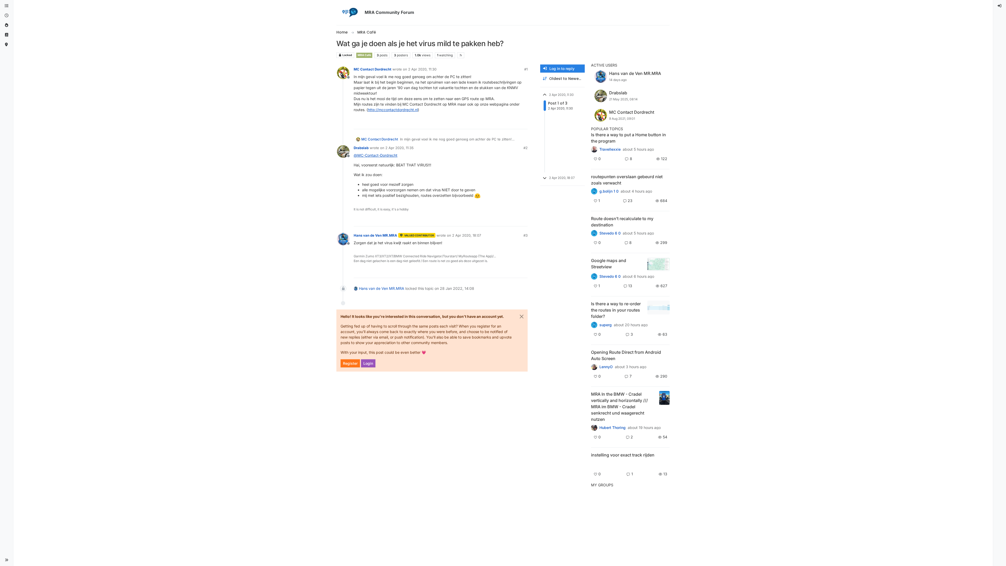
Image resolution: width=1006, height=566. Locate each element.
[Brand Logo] (349, 12)
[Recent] (6, 15)
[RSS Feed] (460, 55)
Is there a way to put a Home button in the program (628, 138)
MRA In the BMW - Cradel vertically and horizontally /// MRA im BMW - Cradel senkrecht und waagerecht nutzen (619, 406)
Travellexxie (610, 149)
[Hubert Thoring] (594, 427)
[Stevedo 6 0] (594, 276)
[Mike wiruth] (594, 149)
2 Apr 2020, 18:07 (466, 235)
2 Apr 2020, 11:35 (399, 148)
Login (368, 363)
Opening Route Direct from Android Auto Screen (626, 355)
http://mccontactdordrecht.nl (393, 109)
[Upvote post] (505, 123)
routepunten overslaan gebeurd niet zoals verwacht (627, 180)
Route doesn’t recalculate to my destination (622, 221)
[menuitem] (999, 6)
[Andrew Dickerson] (594, 367)
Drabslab (361, 148)
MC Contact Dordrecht (372, 69)
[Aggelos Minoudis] (594, 233)
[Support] (6, 35)
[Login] (999, 6)
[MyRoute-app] (6, 44)
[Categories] (6, 6)
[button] (6, 560)
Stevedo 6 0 (610, 233)
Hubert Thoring (612, 427)
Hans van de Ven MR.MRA (375, 235)
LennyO (606, 367)
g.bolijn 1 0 (609, 191)
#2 (525, 148)
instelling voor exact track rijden (622, 455)
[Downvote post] (523, 123)
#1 (526, 69)
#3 (525, 235)
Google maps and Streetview (608, 263)
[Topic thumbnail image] (658, 264)
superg (605, 325)
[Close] (522, 316)
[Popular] (6, 25)
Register (350, 363)
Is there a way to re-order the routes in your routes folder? (616, 310)
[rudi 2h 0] (594, 464)
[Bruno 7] (594, 191)
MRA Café (364, 55)
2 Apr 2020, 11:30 (422, 69)
